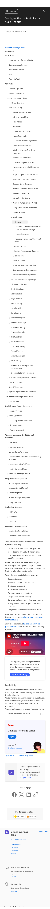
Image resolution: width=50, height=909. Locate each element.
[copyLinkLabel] (35, 797)
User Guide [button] (12, 12)
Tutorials (13, 853)
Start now (14, 891)
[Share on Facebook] (14, 797)
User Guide (14, 850)
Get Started (14, 847)
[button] (42, 11)
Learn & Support (16, 844)
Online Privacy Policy (25, 755)
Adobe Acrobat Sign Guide (15, 47)
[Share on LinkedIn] (28, 797)
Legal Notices (9, 755)
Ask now (13, 876)
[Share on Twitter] (21, 797)
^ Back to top (43, 831)
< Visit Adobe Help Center (19, 839)
